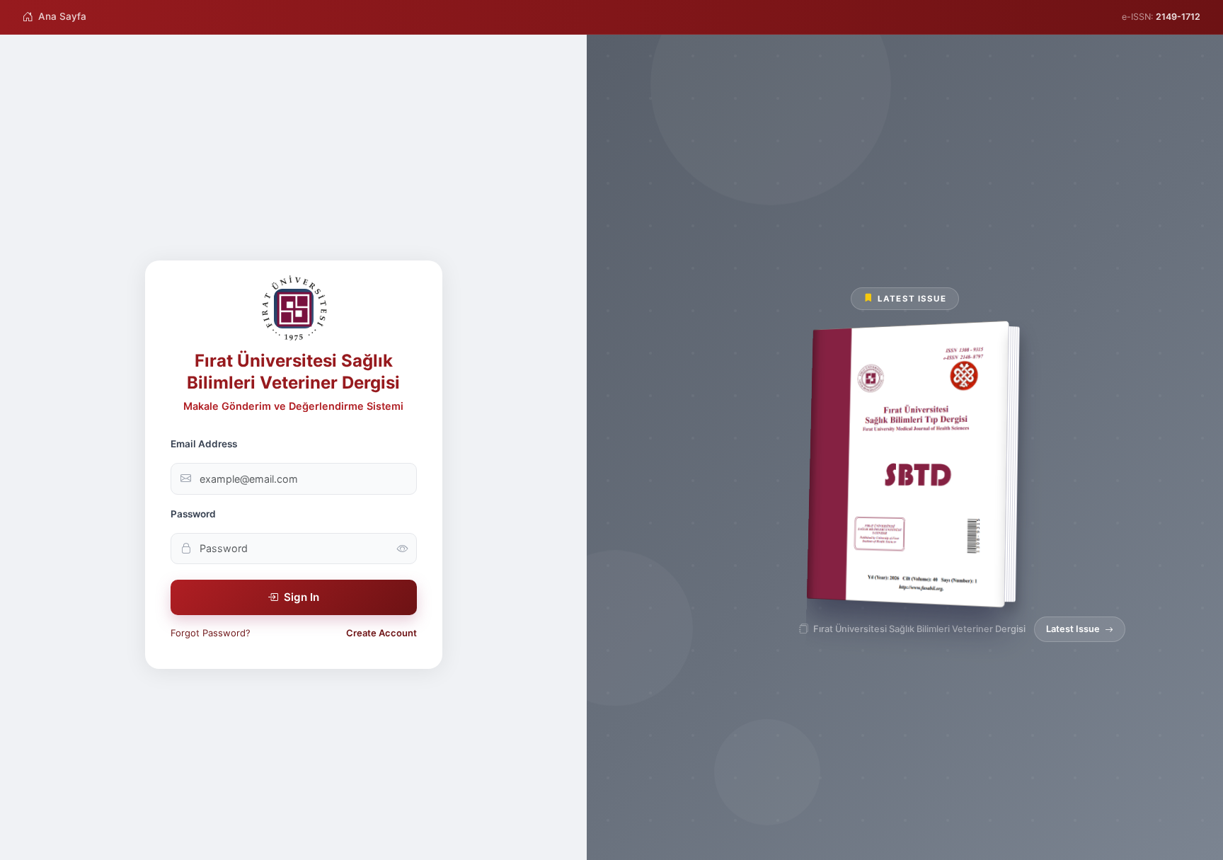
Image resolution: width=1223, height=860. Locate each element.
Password (193, 514)
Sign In (301, 597)
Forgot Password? (211, 632)
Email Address (204, 443)
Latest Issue (1073, 629)
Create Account (381, 632)
